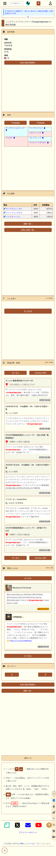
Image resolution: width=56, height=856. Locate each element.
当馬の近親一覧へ (28, 230)
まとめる (28, 311)
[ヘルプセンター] (49, 825)
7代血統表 (40, 123)
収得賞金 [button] (45, 205)
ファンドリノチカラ (14, 212)
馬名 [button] (5, 205)
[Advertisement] (28, 87)
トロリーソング (35, 133)
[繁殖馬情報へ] (44, 128)
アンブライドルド (36, 128)
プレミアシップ (35, 138)
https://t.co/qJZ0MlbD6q (21, 641)
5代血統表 (15, 123)
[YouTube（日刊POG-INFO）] (38, 825)
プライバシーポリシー (28, 832)
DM (21, 843)
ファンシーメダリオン (37, 142)
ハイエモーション (13, 216)
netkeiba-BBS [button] (40, 373)
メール (31, 843)
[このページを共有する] (4, 850)
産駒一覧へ (28, 224)
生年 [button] (35, 205)
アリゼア (9, 138)
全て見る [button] (15, 373)
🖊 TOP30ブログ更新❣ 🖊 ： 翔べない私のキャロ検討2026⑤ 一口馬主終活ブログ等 (29, 12)
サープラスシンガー (14, 209)
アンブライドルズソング (15, 128)
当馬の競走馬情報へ (28, 62)
